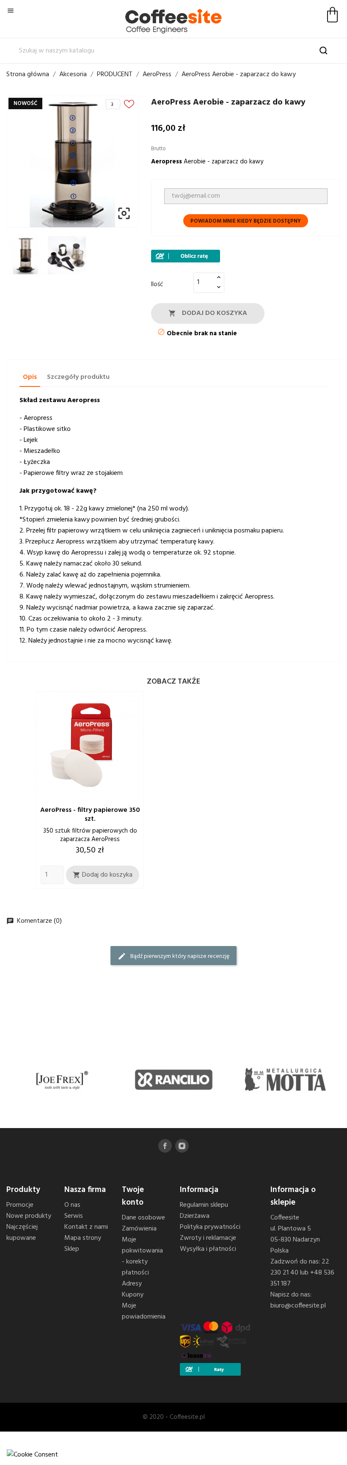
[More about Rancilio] (62, 1079)
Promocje (19, 1205)
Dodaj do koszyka (207, 313)
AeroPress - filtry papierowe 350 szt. (90, 815)
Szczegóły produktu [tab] (78, 377)
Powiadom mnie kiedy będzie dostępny (245, 221)
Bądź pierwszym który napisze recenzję (173, 956)
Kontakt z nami (86, 1227)
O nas (72, 1205)
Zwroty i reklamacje (208, 1238)
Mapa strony (82, 1238)
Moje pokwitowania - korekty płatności (142, 1256)
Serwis (73, 1216)
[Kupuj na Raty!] (185, 256)
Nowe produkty (28, 1216)
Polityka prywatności (210, 1227)
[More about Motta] (173, 1079)
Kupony (132, 1294)
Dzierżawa (194, 1216)
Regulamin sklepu (204, 1205)
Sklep (71, 1249)
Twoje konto (133, 1196)
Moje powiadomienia (143, 1311)
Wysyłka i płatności (208, 1249)
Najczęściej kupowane (22, 1233)
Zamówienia (139, 1228)
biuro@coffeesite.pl (298, 1305)
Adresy (132, 1283)
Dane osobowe (143, 1217)
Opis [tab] (30, 377)
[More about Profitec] (285, 1079)
